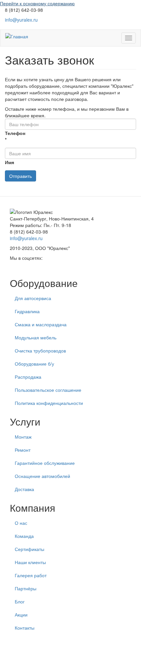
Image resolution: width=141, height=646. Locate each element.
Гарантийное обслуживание (45, 463)
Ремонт (22, 449)
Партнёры (25, 588)
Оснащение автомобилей (42, 476)
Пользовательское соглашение (48, 390)
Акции (21, 614)
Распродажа (28, 376)
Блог (20, 601)
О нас (21, 523)
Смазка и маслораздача (41, 324)
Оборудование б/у (34, 363)
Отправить (20, 176)
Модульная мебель (35, 337)
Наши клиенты (30, 562)
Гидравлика (27, 311)
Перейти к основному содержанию (37, 3)
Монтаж (23, 436)
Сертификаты (29, 549)
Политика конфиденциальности (49, 403)
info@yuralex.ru (21, 19)
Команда (24, 536)
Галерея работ (31, 575)
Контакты (24, 627)
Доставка (24, 489)
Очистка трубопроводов (40, 350)
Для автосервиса (33, 298)
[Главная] (16, 36)
